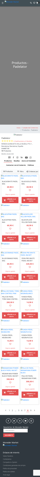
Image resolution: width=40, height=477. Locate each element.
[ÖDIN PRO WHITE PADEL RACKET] (30, 254)
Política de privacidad (10, 468)
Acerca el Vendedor (29, 161)
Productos (8, 161)
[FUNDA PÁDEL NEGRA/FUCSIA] (30, 330)
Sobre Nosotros (8, 456)
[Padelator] (10, 207)
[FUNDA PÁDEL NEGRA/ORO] (10, 330)
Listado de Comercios (30, 128)
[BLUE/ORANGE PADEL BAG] (10, 254)
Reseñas (17, 161)
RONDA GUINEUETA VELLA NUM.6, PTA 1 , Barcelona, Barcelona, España (17, 145)
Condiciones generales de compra (14, 465)
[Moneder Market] (14, 1)
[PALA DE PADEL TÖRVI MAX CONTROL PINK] (10, 292)
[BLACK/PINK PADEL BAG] (10, 215)
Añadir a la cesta (10, 200)
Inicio (18, 128)
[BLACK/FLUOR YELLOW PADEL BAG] (30, 215)
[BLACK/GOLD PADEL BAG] (30, 177)
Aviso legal (6, 475)
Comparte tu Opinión (10, 462)
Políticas (31, 165)
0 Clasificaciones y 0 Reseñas (23, 141)
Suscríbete (9, 435)
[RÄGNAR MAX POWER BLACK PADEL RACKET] (10, 369)
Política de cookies (9, 472)
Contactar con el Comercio (16, 165)
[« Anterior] (6, 410)
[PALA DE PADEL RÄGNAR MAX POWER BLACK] (30, 370)
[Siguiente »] (34, 410)
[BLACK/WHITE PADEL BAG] (10, 177)
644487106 (5, 148)
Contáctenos (7, 459)
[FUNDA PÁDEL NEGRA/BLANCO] (30, 292)
